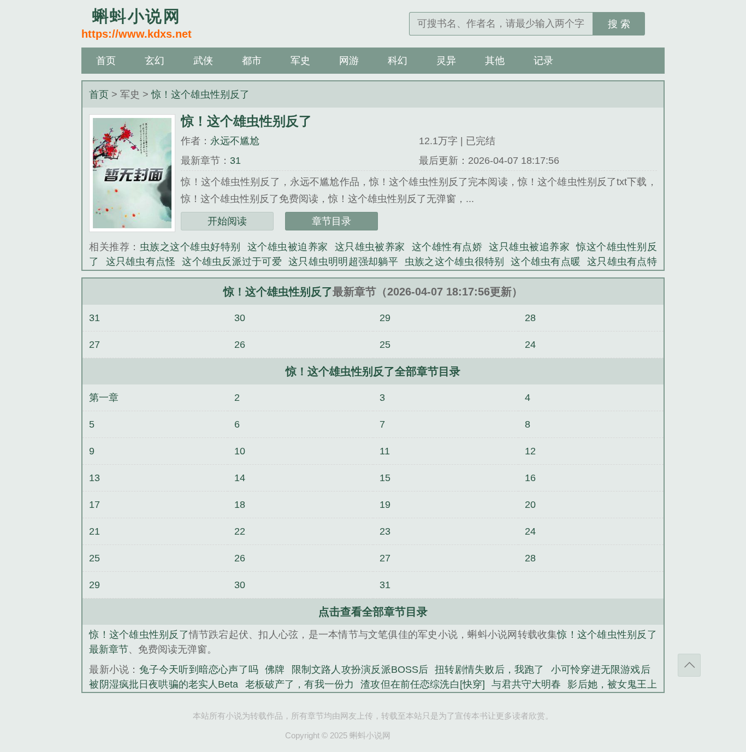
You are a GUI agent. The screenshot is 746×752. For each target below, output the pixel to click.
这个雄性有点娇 (447, 246)
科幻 (397, 60)
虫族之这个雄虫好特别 (190, 246)
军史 (300, 60)
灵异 (446, 60)
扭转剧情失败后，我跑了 (489, 669)
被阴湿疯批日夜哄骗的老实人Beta (163, 684)
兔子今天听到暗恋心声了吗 (199, 669)
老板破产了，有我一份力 (299, 684)
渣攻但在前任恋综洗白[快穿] (422, 684)
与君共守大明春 (526, 684)
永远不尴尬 (234, 140)
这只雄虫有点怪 (141, 261)
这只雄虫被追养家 (529, 246)
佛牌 (275, 669)
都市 (252, 60)
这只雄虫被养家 (370, 246)
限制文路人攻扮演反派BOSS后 (360, 669)
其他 (495, 60)
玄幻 (154, 60)
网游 (349, 60)
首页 (106, 60)
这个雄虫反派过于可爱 (232, 261)
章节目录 (331, 221)
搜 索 (619, 24)
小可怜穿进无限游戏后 (600, 669)
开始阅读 (227, 221)
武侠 (203, 60)
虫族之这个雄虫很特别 (455, 261)
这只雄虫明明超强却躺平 (343, 261)
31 (235, 160)
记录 (543, 60)
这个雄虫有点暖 (546, 261)
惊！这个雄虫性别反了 (200, 94)
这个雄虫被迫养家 (287, 246)
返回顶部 (689, 665)
